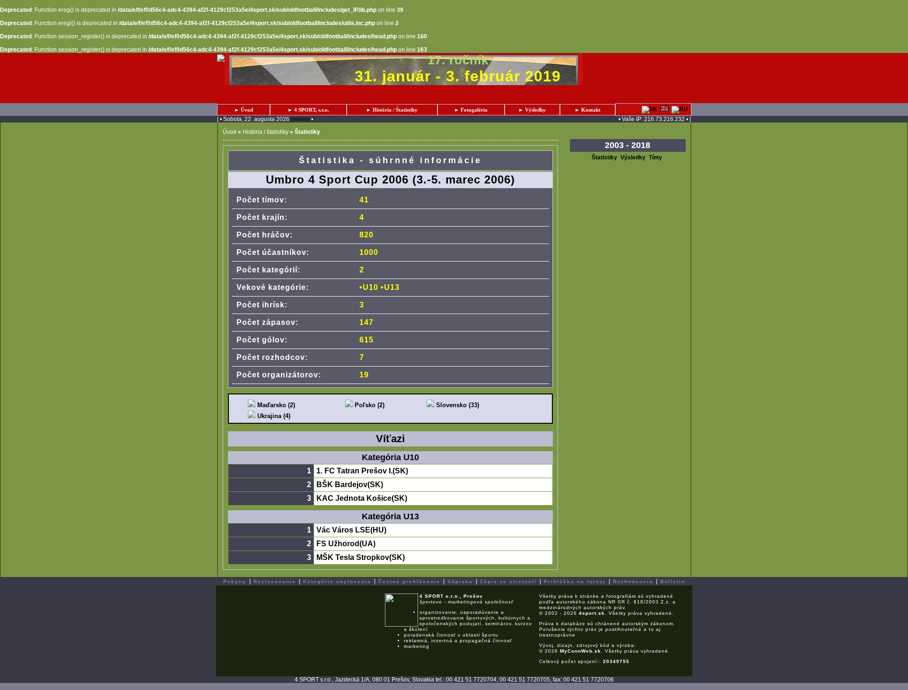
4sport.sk (592, 613)
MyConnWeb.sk (580, 651)
